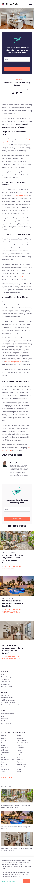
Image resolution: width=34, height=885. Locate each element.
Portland (4, 764)
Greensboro (20, 748)
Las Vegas (20, 752)
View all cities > (7, 777)
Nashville (20, 760)
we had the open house (13, 362)
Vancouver (4, 774)
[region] (17, 871)
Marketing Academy (7, 714)
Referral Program (6, 686)
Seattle (19, 769)
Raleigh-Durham (22, 764)
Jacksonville (5, 752)
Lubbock (3, 755)
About (3, 674)
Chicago (3, 740)
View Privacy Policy (9, 881)
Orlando (3, 762)
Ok (26, 881)
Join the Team (5, 682)
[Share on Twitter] (13, 93)
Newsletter (4, 718)
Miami (19, 757)
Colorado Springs (22, 740)
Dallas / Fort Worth (23, 743)
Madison (19, 755)
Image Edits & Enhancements (10, 705)
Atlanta (3, 736)
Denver (3, 745)
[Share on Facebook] (17, 93)
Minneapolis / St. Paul (7, 760)
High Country (5, 750)
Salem (3, 767)
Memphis (4, 757)
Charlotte (20, 738)
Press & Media (5, 684)
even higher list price (23, 276)
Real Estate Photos (7, 698)
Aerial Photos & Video (8, 700)
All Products (5, 695)
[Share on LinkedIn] (21, 93)
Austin (19, 736)
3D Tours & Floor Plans (8, 702)
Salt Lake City (21, 767)
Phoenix (19, 762)
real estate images (22, 195)
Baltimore (4, 738)
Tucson (19, 771)
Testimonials (5, 679)
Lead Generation (6, 723)
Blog (2, 716)
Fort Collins (4, 748)
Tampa (3, 771)
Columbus (4, 743)
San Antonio (5, 769)
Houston (19, 750)
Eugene (19, 745)
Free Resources (6, 721)
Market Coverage (6, 677)
